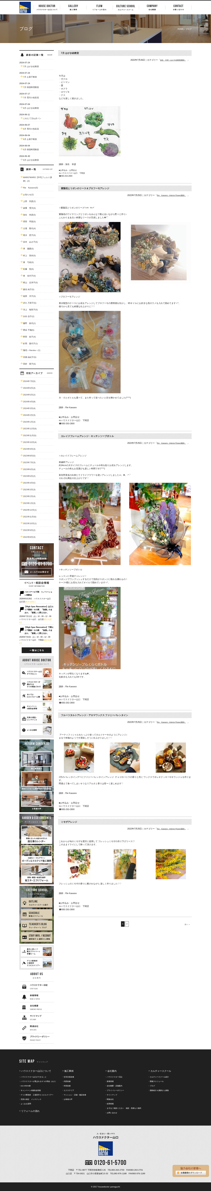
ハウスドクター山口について (36, 1071)
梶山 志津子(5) (30, 282)
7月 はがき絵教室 (31, 66)
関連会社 (110, 1099)
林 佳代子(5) (29, 276)
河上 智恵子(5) (30, 309)
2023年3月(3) (29, 489)
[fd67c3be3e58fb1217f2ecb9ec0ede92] (90, 155)
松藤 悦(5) (28, 269)
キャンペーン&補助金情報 (31, 1090)
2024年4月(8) (29, 401)
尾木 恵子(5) (29, 235)
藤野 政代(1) (29, 323)
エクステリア (69, 1090)
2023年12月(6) (30, 428)
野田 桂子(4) (29, 337)
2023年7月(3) (29, 462)
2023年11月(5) (29, 435)
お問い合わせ (112, 1113)
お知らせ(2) (28, 194)
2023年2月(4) (29, 496)
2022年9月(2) (29, 530)
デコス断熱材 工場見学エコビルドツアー (37, 1095)
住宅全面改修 (69, 1077)
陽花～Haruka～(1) (31, 350)
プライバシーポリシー (115, 1090)
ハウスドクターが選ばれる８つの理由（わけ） (39, 1081)
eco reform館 (26, 1086)
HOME (181, 29)
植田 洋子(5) (29, 296)
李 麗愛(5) (28, 248)
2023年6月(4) (29, 469)
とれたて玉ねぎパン (32, 118)
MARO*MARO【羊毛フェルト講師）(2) (37, 179)
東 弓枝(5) (28, 262)
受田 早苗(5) (29, 221)
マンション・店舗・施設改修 (75, 1095)
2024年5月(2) (29, 395)
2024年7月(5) (29, 381)
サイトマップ (112, 1095)
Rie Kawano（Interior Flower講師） (171, 195)
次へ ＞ (187, 924)
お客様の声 (68, 1099)
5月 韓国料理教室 (31, 149)
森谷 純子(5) (28, 289)
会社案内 (112, 1071)
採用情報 (110, 1104)
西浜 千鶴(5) (28, 330)
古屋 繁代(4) (29, 228)
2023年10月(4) (30, 442)
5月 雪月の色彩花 (31, 129)
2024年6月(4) (29, 388)
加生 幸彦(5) (29, 215)
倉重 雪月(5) (29, 208)
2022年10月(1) (30, 523)
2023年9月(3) (29, 449)
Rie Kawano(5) (30, 188)
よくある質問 (26, 1104)
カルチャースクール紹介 (159, 1077)
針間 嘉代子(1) (30, 343)
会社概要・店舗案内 (114, 1086)
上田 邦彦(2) (29, 201)
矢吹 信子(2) (28, 316)
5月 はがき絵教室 (31, 160)
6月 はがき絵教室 (31, 108)
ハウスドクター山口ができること (34, 1077)
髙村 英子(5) (29, 364)
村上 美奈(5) (29, 255)
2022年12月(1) (30, 510)
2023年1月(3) (29, 503)
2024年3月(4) (29, 408)
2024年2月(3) (29, 415)
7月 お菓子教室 (30, 77)
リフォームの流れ (30, 1111)
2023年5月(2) (29, 476)
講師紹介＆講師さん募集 (159, 1090)
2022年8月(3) (29, 537)
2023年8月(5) (29, 456)
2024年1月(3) (29, 422)
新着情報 (110, 1081)
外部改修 (67, 1086)
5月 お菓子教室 (30, 139)
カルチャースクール (160, 1071)
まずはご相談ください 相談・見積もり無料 (124, 1108)
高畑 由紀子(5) (29, 357)
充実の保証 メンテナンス (31, 1099)
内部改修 (67, 1081)
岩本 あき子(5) (30, 242)
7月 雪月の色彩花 (31, 97)
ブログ (152, 1086)
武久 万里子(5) (29, 303)
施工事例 (68, 1071)
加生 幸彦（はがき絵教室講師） (173, 60)
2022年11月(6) (29, 517)
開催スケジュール (157, 1081)
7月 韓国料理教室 (31, 87)
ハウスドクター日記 (114, 1077)
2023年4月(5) (29, 483)
